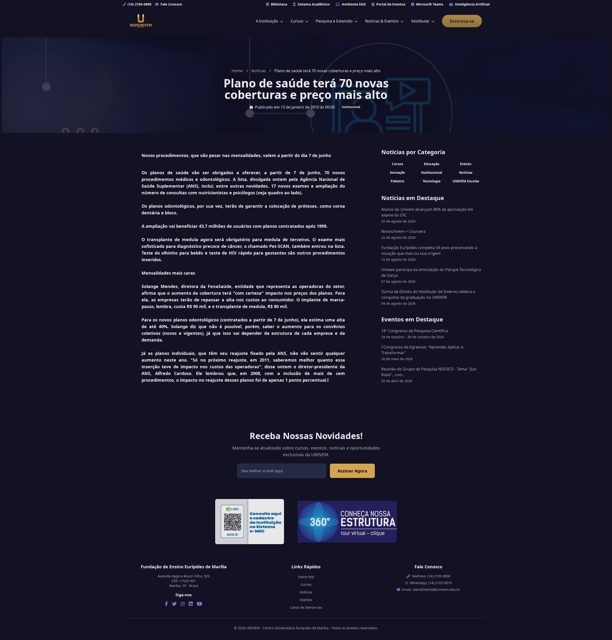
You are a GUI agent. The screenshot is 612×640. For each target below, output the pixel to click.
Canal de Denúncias (306, 607)
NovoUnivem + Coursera (403, 231)
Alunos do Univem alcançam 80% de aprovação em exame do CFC (427, 212)
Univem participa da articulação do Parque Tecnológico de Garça (431, 272)
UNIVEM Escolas (466, 181)
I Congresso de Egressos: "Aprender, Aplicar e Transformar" (422, 352)
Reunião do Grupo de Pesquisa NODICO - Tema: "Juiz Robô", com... (428, 374)
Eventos (306, 599)
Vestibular (421, 21)
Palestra (397, 181)
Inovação (397, 172)
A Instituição (267, 21)
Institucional (351, 107)
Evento (465, 164)
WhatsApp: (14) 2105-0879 (431, 582)
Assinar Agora (352, 471)
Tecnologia (431, 181)
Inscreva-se (462, 21)
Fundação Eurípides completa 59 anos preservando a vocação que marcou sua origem (429, 250)
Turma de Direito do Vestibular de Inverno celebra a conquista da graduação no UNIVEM (428, 294)
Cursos (297, 21)
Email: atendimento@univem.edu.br (431, 589)
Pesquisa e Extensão (335, 21)
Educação (431, 164)
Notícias (258, 70)
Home (237, 70)
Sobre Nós (306, 577)
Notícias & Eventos (382, 21)
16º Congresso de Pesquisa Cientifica (414, 333)
